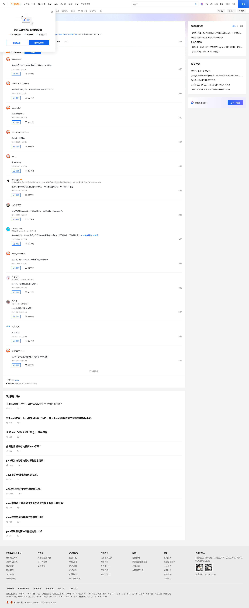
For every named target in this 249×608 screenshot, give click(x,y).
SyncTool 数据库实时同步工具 (203, 80)
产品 (34, 4)
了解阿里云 (85, 4)
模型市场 (41, 566)
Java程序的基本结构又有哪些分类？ (25, 517)
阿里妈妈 (81, 593)
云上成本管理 (75, 578)
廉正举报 (37, 588)
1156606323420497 (20, 83)
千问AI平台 (30, 593)
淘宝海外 (149, 593)
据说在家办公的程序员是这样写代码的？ (207, 37)
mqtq (14, 156)
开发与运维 (29, 383)
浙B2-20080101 (66, 596)
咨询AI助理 (235, 102)
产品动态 (73, 566)
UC (114, 593)
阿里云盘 (158, 593)
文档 (216, 4)
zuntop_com (17, 228)
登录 (243, 4)
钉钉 (129, 593)
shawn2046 (17, 59)
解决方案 (41, 4)
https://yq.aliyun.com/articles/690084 (61, 34)
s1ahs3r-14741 (18, 350)
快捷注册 (16, 42)
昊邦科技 (15, 326)
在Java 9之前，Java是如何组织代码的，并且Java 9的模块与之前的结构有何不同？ (49, 418)
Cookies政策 (23, 588)
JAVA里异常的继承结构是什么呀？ (24, 489)
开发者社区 (19, 383)
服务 (76, 4)
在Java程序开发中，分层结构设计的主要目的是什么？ (34, 404)
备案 (221, 4)
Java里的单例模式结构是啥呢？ (22, 474)
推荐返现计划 (138, 570)
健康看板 (167, 574)
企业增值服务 (169, 561)
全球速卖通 (46, 593)
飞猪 (89, 593)
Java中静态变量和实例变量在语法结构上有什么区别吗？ (35, 503)
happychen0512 (19, 253)
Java (17, 380)
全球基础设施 (12, 561)
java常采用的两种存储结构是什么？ (24, 531)
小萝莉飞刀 (16, 205)
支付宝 (135, 593)
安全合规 (10, 574)
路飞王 (14, 301)
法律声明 (10, 588)
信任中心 (167, 578)
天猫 (38, 593)
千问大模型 (42, 561)
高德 (109, 593)
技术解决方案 (106, 557)
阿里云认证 (105, 574)
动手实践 (56, 11)
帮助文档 (104, 561)
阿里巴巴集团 (12, 593)
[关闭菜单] (4, 4)
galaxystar (16, 108)
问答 (35, 383)
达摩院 (141, 593)
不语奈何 (15, 276)
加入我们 (73, 588)
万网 (104, 593)
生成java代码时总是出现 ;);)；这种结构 (26, 432)
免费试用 (73, 561)
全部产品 (73, 557)
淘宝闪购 (167, 593)
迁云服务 (167, 566)
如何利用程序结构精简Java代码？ (24, 446)
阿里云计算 (96, 593)
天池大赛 (104, 570)
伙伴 (70, 4)
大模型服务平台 (44, 557)
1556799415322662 (20, 132)
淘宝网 (22, 593)
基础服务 (167, 557)
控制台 (227, 4)
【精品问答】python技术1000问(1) (205, 51)
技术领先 (10, 566)
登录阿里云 (39, 42)
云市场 (63, 4)
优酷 (124, 593)
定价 (56, 4)
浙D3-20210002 (102, 596)
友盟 (118, 593)
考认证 (72, 11)
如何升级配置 (196, 42)
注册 (234, 4)
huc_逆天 (16, 179)
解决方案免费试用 (139, 561)
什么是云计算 (12, 557)
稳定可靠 (10, 570)
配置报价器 (74, 574)
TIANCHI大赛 (82, 11)
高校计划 (136, 566)
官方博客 (65, 11)
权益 (50, 4)
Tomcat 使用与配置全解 (200, 70)
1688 (74, 593)
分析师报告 (11, 578)
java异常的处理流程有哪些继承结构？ (26, 460)
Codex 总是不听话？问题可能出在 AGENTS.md (210, 84)
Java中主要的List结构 (89, 235)
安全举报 (49, 588)
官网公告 (167, 570)
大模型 (26, 4)
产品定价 (73, 570)
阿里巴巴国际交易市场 (61, 593)
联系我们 (61, 588)
